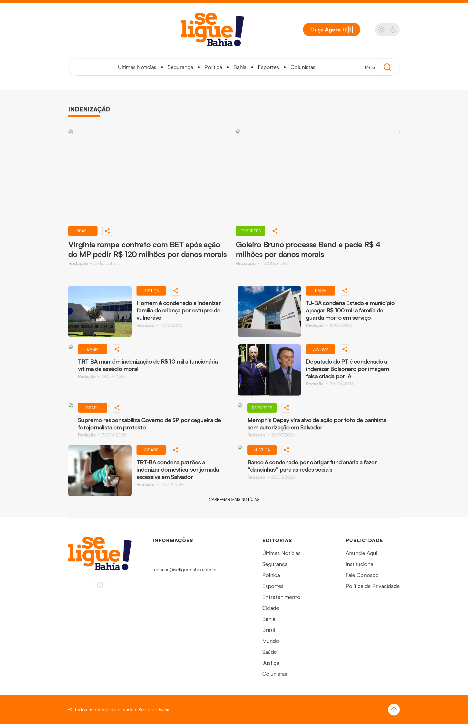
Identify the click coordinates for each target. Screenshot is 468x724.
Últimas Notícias (137, 67)
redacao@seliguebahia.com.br (184, 569)
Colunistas (303, 67)
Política (213, 67)
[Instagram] (100, 585)
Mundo (270, 640)
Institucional (360, 564)
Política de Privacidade (373, 586)
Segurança (180, 67)
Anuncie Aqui (361, 553)
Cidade (270, 608)
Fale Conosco (362, 575)
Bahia (240, 67)
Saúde (269, 651)
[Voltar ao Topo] (394, 709)
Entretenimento (281, 597)
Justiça (270, 662)
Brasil (268, 629)
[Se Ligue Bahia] (212, 29)
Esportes (268, 67)
